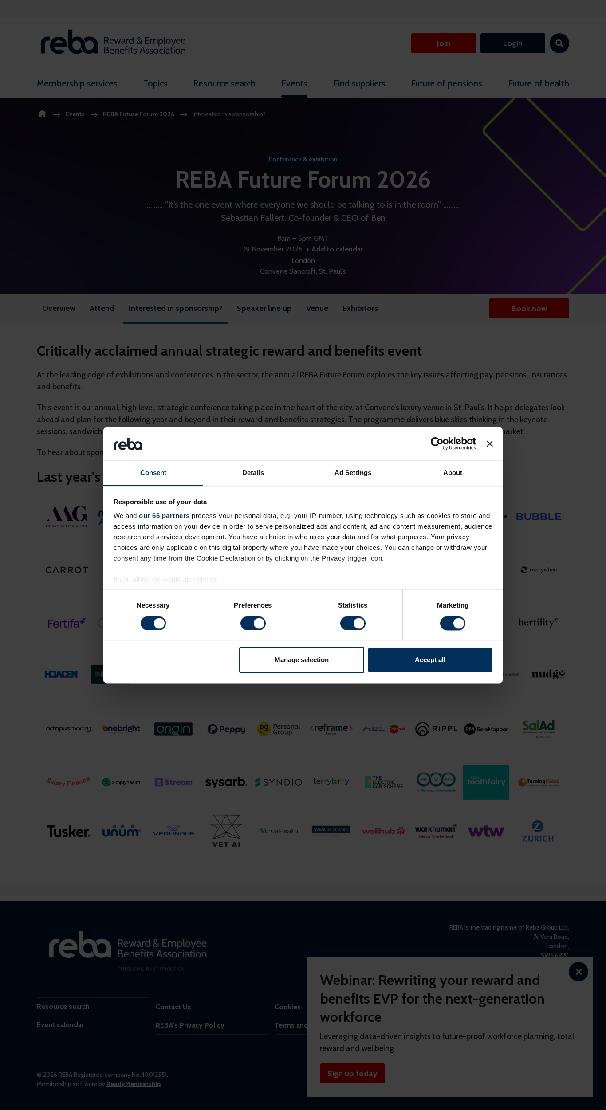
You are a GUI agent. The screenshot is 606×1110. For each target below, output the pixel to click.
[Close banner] (490, 443)
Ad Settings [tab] (352, 473)
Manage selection (302, 660)
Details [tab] (253, 473)
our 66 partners (164, 516)
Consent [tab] (153, 473)
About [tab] (453, 473)
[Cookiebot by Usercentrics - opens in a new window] (437, 443)
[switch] (253, 623)
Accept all (430, 660)
